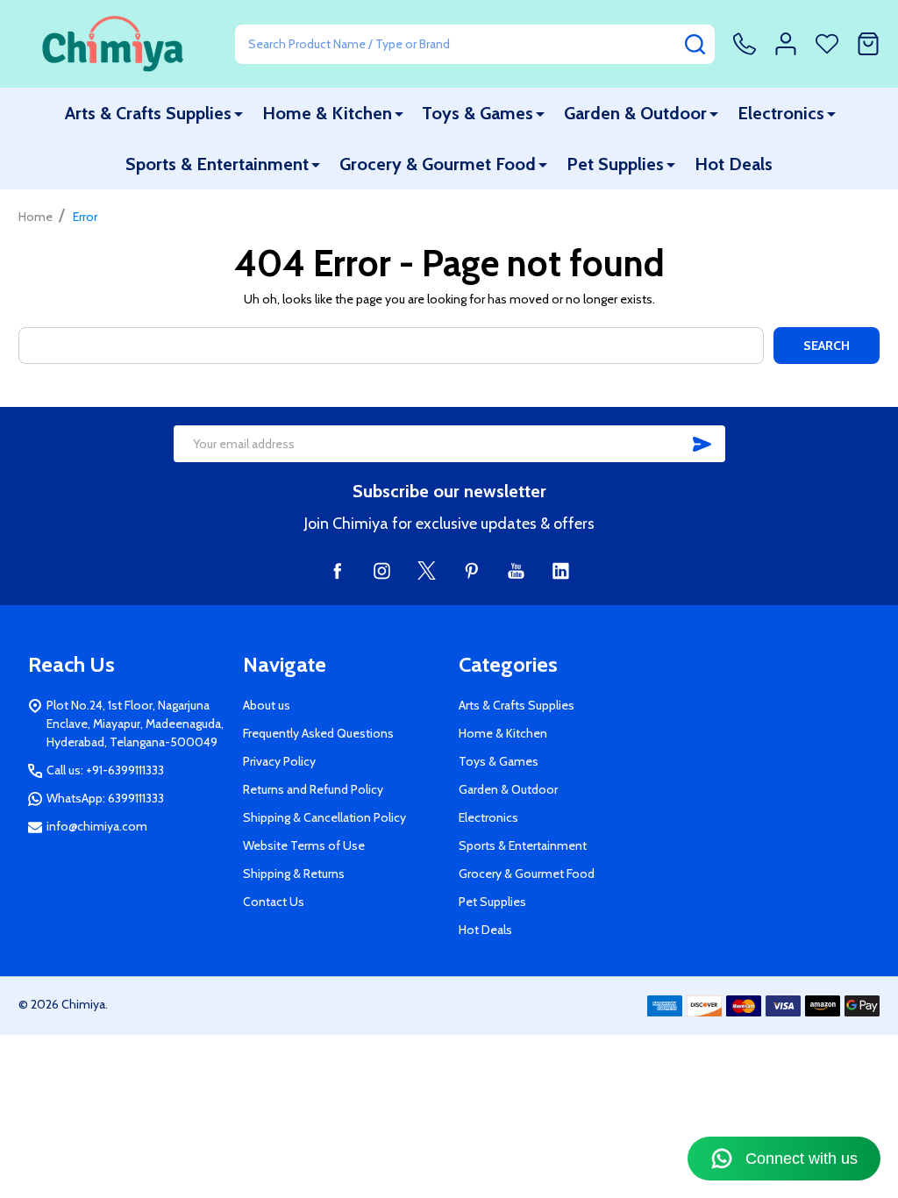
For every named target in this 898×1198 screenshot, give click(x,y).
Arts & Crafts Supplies (148, 113)
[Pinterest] (471, 570)
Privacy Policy (279, 761)
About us (266, 705)
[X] (426, 570)
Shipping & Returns (294, 873)
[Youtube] (516, 570)
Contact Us (273, 901)
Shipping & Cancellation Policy (324, 817)
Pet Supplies (615, 164)
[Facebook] (337, 570)
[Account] (785, 43)
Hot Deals (734, 164)
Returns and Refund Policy (313, 789)
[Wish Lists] (827, 43)
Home (35, 217)
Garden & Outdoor (635, 113)
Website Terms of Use (304, 845)
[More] (238, 113)
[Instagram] (382, 570)
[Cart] (868, 43)
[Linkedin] (560, 570)
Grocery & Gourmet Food (437, 164)
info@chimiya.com (96, 826)
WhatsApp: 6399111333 (105, 798)
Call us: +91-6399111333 (105, 770)
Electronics (781, 113)
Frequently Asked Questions (318, 733)
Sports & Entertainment (217, 164)
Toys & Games (477, 113)
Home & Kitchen (327, 113)
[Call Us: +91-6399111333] (744, 43)
